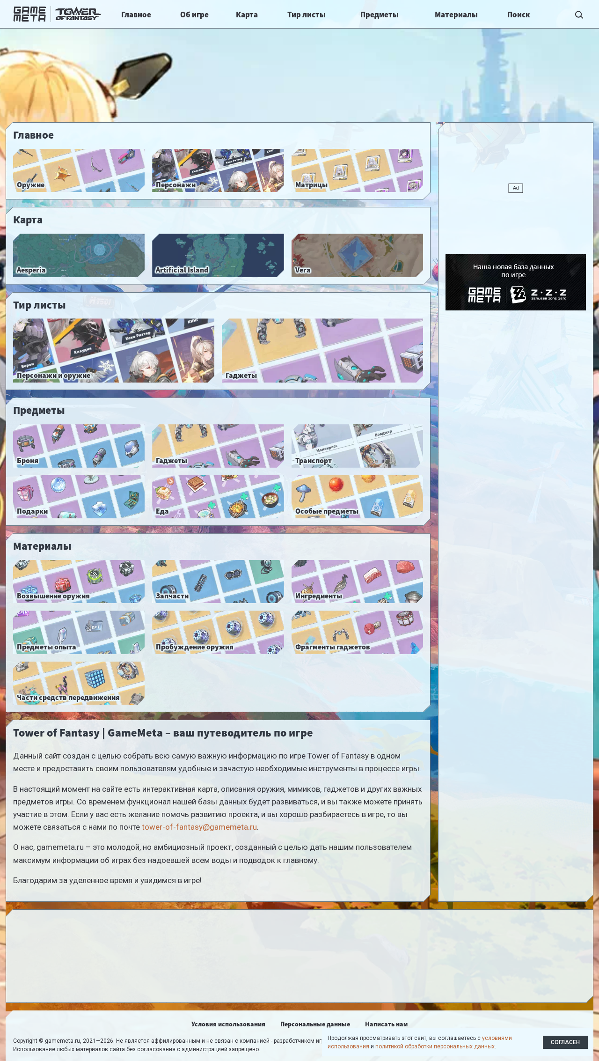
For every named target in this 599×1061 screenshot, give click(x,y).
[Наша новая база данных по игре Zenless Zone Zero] (516, 282)
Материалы (456, 14)
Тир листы (306, 14)
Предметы (379, 14)
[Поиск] (579, 14)
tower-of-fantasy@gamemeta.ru (199, 827)
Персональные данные (315, 1024)
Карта (247, 14)
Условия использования (228, 1024)
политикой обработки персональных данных (435, 1046)
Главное (136, 14)
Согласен (565, 1042)
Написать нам (386, 1024)
